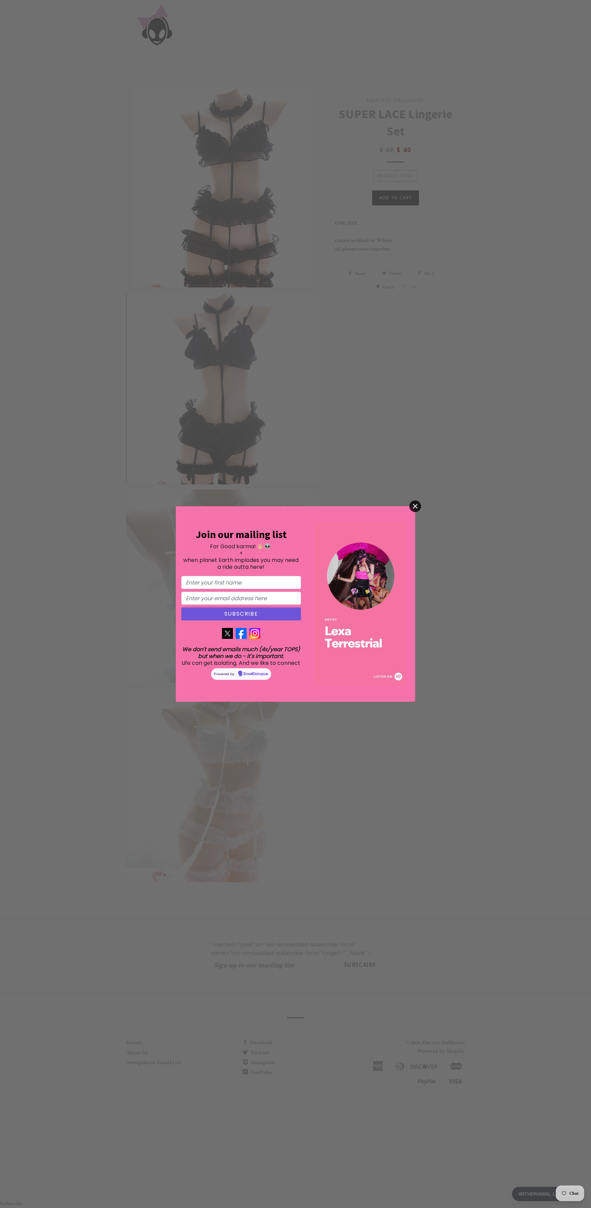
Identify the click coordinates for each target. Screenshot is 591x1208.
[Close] (415, 506)
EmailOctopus (256, 674)
